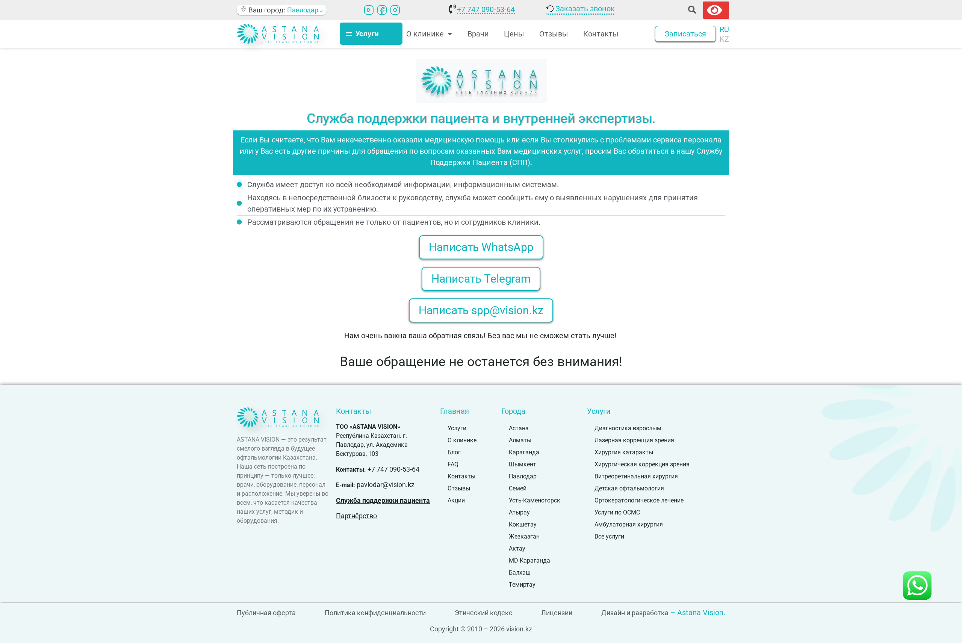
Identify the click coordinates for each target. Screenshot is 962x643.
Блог (454, 452)
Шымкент (522, 464)
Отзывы (553, 33)
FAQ (453, 464)
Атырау (519, 512)
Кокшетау (523, 524)
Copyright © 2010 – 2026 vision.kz (481, 629)
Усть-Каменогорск (534, 500)
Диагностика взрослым (627, 428)
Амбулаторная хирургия (628, 524)
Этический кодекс (483, 613)
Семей (517, 488)
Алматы (520, 440)
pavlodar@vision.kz (385, 485)
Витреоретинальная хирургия (636, 476)
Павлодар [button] (303, 10)
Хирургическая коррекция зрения (642, 464)
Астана (519, 428)
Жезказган (524, 536)
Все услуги (609, 536)
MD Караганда (529, 560)
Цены (514, 33)
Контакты (601, 33)
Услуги (457, 428)
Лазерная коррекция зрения (634, 440)
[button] (692, 10)
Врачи (478, 33)
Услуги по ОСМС (617, 512)
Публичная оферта (266, 613)
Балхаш (520, 572)
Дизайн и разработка (635, 613)
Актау (517, 548)
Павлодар (523, 476)
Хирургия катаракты (623, 452)
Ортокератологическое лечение (639, 500)
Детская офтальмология (629, 488)
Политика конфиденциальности (375, 613)
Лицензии (556, 613)
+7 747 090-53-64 (486, 9)
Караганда (524, 452)
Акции (456, 500)
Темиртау (522, 584)
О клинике (462, 440)
